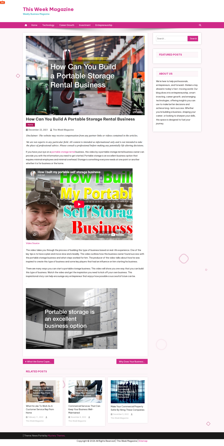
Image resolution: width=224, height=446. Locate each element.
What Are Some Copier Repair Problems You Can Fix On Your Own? (40, 361)
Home (34, 25)
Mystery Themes (56, 435)
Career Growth (66, 25)
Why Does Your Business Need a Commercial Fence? (133, 361)
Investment (85, 25)
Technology (48, 25)
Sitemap (143, 441)
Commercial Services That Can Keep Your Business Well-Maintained (84, 409)
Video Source (32, 243)
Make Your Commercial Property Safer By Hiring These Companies (127, 408)
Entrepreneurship (103, 25)
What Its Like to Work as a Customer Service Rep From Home (40, 409)
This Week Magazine (48, 9)
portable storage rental (63, 152)
